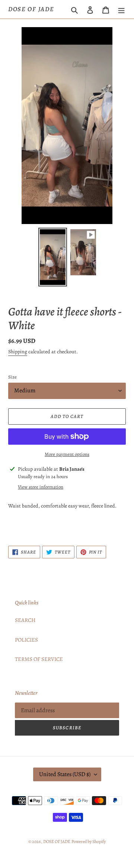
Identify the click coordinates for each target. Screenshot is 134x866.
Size (12, 377)
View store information (40, 487)
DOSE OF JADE (31, 9)
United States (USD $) (64, 774)
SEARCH (25, 620)
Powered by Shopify (88, 841)
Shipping (17, 351)
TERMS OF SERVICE (39, 659)
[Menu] (121, 9)
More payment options (67, 454)
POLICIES (26, 639)
